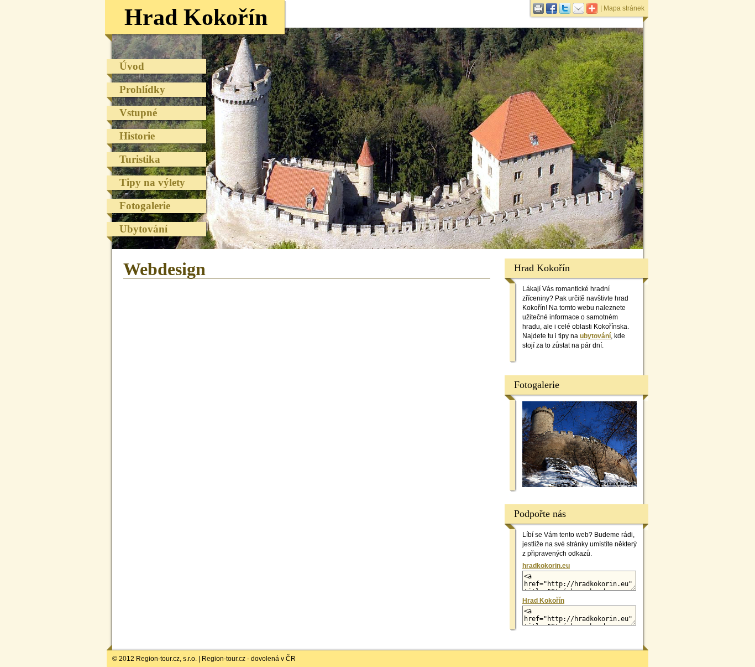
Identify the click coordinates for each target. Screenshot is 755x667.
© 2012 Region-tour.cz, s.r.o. (154, 659)
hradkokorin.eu (546, 566)
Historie (137, 136)
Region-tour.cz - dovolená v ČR (249, 659)
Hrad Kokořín (196, 17)
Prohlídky (142, 89)
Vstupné (138, 112)
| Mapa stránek (622, 8)
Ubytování (143, 229)
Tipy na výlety (152, 182)
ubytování (595, 336)
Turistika (139, 159)
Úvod (131, 66)
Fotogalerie (144, 205)
